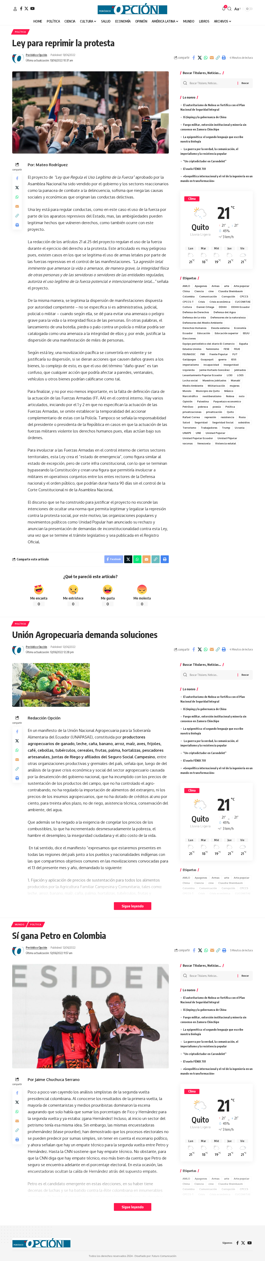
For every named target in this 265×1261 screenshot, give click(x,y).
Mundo (187, 390)
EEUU (246, 333)
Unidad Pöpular (227, 438)
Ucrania (239, 427)
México (228, 390)
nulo (241, 396)
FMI (202, 354)
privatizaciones (192, 411)
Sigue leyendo (133, 906)
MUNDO (19, 924)
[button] (15, 9)
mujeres (234, 385)
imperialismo (191, 364)
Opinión (187, 401)
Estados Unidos (192, 348)
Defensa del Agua (225, 312)
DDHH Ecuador (240, 306)
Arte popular (241, 286)
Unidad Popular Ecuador (198, 438)
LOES (240, 375)
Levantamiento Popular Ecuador (202, 375)
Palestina (203, 401)
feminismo (212, 348)
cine (211, 291)
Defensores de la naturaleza (228, 317)
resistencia (227, 417)
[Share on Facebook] (193, 58)
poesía (217, 406)
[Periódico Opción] (132, 9)
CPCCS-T (188, 301)
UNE (198, 432)
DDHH (223, 306)
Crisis (201, 301)
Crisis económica (220, 301)
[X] (26, 8)
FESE (226, 348)
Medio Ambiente (193, 385)
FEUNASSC (189, 354)
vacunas (188, 443)
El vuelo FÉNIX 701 (194, 168)
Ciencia (199, 291)
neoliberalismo (212, 396)
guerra (222, 359)
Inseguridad (231, 364)
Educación (203, 333)
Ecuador (188, 333)
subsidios (244, 422)
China (186, 291)
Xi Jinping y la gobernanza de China (204, 117)
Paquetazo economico (227, 401)
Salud (186, 422)
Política (230, 406)
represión (210, 417)
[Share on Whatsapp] (205, 58)
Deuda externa (220, 327)
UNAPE (187, 432)
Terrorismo (189, 427)
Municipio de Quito (208, 390)
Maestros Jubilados (214, 380)
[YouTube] (32, 8)
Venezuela (203, 443)
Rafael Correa (191, 417)
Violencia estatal (225, 443)
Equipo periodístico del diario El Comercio (209, 343)
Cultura (187, 306)
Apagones (201, 286)
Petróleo (188, 406)
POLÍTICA (20, 31)
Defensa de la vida (194, 317)
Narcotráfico (190, 396)
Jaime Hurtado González (214, 369)
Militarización (216, 385)
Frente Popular (219, 354)
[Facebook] (21, 8)
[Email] (211, 58)
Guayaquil (207, 359)
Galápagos (189, 359)
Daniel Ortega (205, 306)
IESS (233, 359)
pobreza (203, 406)
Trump (226, 427)
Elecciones (189, 338)
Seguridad (201, 422)
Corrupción (228, 296)
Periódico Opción (36, 55)
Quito (230, 411)
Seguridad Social (223, 422)
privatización (214, 411)
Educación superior (226, 333)
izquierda (189, 369)
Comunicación (208, 296)
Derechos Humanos (194, 327)
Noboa (230, 396)
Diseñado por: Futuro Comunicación (155, 1256)
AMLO (186, 286)
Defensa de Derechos (196, 312)
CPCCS (244, 296)
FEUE (237, 348)
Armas (215, 286)
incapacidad (211, 364)
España (243, 343)
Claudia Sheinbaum (230, 291)
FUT (234, 354)
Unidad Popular (215, 432)
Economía (240, 327)
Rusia (242, 417)
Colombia (189, 296)
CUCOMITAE (242, 301)
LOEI (229, 375)
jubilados (240, 369)
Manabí (235, 380)
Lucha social (190, 380)
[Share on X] (199, 58)
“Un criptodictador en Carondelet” (204, 161)
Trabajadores (209, 427)
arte (226, 286)
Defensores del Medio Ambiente (203, 322)
